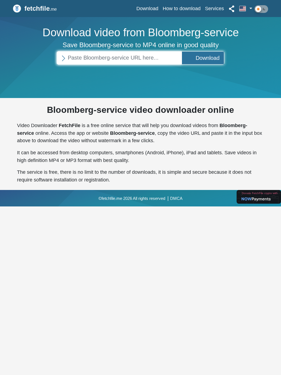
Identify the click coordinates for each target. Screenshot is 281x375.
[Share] (231, 8)
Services (214, 8)
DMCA (176, 198)
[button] (245, 8)
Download (147, 8)
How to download (182, 8)
